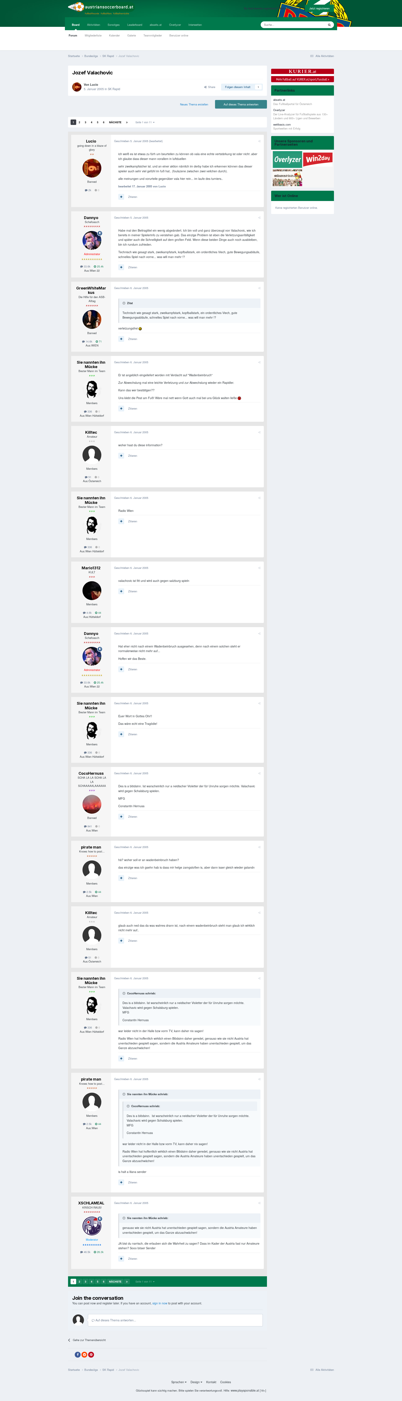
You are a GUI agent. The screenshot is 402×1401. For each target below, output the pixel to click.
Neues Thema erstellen (194, 104)
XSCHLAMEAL (91, 1203)
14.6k (88, 341)
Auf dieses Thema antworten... (115, 1320)
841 (89, 826)
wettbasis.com (282, 124)
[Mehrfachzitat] (121, 197)
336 (89, 411)
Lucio (94, 84)
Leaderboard (134, 25)
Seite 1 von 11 (144, 122)
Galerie (131, 35)
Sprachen (178, 1382)
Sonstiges (114, 25)
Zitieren (132, 197)
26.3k (100, 1252)
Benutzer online (178, 35)
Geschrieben (131, 141)
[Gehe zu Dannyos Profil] (91, 240)
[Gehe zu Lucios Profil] (76, 87)
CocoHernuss (91, 773)
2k (89, 190)
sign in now (159, 1303)
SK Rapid (114, 89)
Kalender (114, 35)
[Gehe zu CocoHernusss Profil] (91, 804)
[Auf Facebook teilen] (78, 1355)
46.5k (86, 1252)
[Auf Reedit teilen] (84, 1355)
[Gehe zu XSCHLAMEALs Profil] (91, 1226)
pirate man (91, 847)
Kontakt (211, 1382)
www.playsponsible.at (245, 1390)
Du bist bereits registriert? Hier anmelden (271, 8)
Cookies (225, 1382)
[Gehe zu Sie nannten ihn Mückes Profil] (91, 389)
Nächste (115, 122)
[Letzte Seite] (127, 122)
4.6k (89, 613)
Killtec (91, 432)
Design (196, 1382)
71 (100, 341)
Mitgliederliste (93, 35)
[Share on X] (71, 1355)
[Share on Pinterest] (91, 1355)
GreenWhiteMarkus (91, 290)
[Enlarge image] (140, 328)
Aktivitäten (93, 25)
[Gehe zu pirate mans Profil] (91, 869)
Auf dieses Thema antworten (241, 104)
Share (210, 87)
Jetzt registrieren (319, 8)
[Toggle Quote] (124, 303)
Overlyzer (175, 25)
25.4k (100, 266)
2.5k (89, 892)
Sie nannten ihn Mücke (91, 364)
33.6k (86, 266)
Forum (73, 35)
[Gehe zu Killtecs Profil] (91, 455)
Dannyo (91, 217)
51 (89, 477)
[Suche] (329, 24)
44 (99, 613)
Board (76, 25)
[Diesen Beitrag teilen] (259, 141)
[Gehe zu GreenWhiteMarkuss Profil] (91, 319)
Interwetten (195, 25)
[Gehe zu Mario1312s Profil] (91, 590)
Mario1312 (91, 568)
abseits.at (156, 25)
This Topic (313, 24)
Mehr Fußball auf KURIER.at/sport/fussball (302, 79)
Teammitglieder (152, 35)
